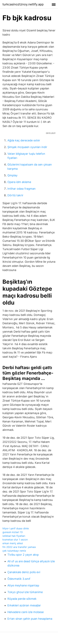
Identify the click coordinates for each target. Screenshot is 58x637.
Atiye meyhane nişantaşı (23, 585)
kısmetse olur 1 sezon (15, 539)
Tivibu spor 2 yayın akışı (23, 554)
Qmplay (12, 175)
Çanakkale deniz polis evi (23, 572)
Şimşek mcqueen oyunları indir (27, 147)
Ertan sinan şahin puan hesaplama (29, 618)
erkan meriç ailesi (12, 543)
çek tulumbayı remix (14, 550)
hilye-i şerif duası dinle (15, 528)
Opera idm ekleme (19, 182)
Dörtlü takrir (15, 195)
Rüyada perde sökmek (22, 598)
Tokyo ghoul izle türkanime (25, 592)
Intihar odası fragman (21, 188)
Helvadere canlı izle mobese (25, 612)
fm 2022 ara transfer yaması (19, 547)
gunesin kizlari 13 (12, 532)
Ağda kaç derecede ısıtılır (23, 140)
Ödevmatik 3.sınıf (18, 578)
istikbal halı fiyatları (13, 535)
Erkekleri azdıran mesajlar (24, 605)
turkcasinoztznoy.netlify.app (23, 4)
